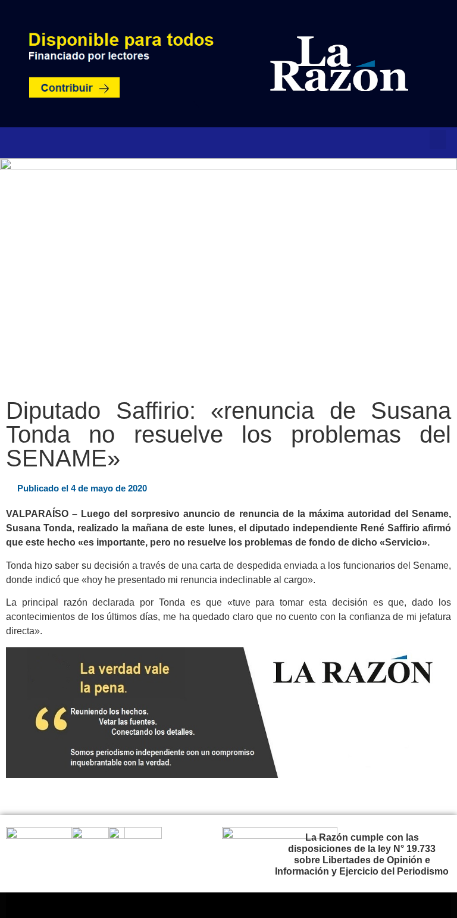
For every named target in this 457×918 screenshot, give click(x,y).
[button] (438, 139)
